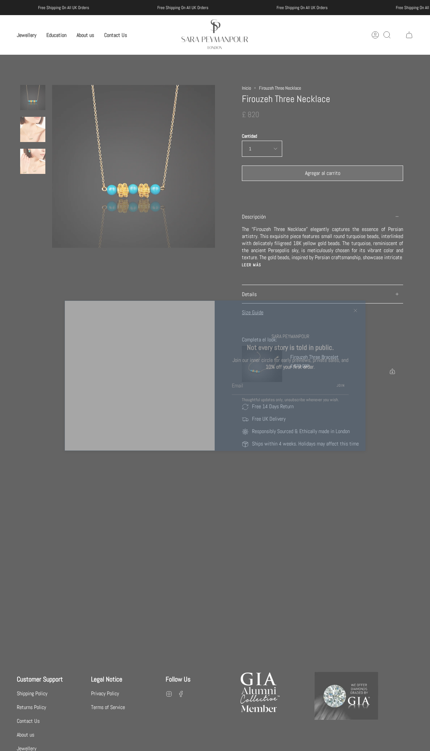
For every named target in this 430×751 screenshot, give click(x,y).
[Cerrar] (355, 310)
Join (341, 385)
